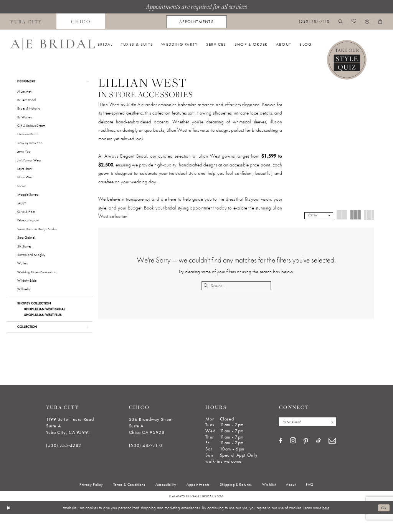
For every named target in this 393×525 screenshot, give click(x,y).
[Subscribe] (330, 421)
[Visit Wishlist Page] (353, 22)
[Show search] (340, 22)
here (325, 507)
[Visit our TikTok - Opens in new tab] (318, 441)
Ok (384, 507)
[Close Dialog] (8, 508)
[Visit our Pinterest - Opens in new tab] (306, 441)
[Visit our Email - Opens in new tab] (332, 441)
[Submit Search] (205, 285)
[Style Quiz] (347, 60)
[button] (367, 22)
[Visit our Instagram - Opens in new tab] (293, 440)
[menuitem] (80, 21)
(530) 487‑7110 (145, 445)
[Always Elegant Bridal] (52, 44)
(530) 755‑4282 (63, 445)
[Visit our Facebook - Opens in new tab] (280, 441)
